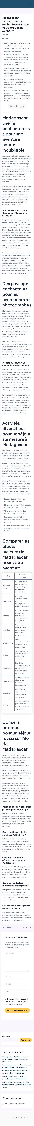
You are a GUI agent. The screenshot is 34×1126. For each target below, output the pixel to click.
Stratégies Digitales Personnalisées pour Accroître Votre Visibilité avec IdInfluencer (15, 1059)
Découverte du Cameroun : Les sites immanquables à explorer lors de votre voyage (16, 1084)
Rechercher (6, 1036)
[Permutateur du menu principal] (30, 4)
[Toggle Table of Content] (21, 106)
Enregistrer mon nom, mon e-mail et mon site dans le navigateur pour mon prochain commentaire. (16, 1001)
